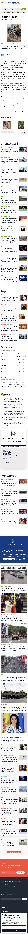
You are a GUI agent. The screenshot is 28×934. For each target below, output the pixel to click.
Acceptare (14, 930)
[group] (14, 298)
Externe (24, 12)
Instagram (5, 132)
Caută (24, 899)
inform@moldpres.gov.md (9, 887)
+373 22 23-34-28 (7, 883)
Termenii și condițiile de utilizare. (9, 923)
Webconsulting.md (10, 894)
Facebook (2, 132)
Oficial (11, 9)
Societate (9, 17)
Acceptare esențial (14, 927)
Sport (18, 12)
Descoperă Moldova (9, 12)
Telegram (12, 132)
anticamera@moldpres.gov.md (10, 886)
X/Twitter (9, 132)
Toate (5, 9)
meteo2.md (12, 379)
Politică (18, 9)
